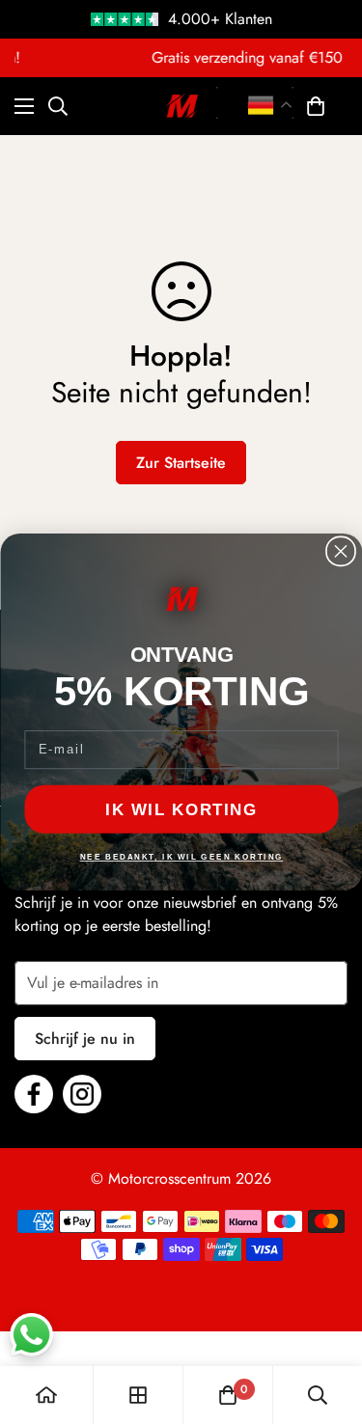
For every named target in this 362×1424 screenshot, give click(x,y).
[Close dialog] (339, 550)
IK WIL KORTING (181, 809)
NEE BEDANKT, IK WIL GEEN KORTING (181, 857)
